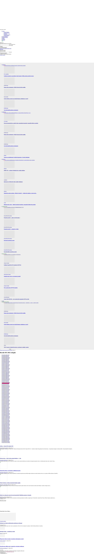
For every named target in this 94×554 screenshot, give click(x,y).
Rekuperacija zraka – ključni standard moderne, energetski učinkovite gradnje (20, 204)
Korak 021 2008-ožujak (5, 372)
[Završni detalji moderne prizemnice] (9, 107)
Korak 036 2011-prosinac (6, 385)
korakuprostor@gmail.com (10, 551)
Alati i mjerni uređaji (8, 160)
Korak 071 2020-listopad (6, 416)
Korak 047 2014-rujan (5, 395)
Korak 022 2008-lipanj (5, 373)
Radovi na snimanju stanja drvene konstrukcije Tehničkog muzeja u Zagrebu (15, 495)
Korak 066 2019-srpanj (5, 412)
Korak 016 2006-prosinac (6, 368)
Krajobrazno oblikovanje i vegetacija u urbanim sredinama (12, 546)
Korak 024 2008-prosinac (6, 375)
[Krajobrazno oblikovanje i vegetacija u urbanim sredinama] (2, 544)
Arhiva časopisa (6, 32)
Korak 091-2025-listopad (6, 434)
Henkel (5, 155)
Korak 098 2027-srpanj (5, 440)
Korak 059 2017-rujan (5, 406)
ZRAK (19, 254)
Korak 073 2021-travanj (5, 418)
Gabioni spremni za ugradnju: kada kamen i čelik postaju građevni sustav (19, 75)
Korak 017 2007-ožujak (5, 369)
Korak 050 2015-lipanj (5, 398)
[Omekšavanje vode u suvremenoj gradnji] (9, 273)
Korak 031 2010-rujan (5, 381)
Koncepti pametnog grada (9, 240)
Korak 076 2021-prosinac (6, 421)
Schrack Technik (6, 285)
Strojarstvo (3, 159)
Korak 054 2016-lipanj (5, 401)
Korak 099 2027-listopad (6, 441)
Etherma (5, 168)
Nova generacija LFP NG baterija (10, 287)
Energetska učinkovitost (8, 112)
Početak (1, 350)
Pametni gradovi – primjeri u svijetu (11, 229)
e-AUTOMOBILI (8, 207)
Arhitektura (3, 64)
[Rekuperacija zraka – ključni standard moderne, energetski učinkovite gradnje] (9, 201)
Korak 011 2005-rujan (5, 363)
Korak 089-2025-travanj (5, 432)
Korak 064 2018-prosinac (6, 410)
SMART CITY (21, 207)
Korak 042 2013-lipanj (5, 391)
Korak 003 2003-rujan (5, 356)
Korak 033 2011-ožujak (8, 350)
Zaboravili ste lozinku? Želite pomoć (5, 48)
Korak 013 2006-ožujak (5, 365)
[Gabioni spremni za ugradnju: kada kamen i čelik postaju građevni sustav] (9, 73)
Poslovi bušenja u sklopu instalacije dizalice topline (10, 482)
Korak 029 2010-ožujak (5, 379)
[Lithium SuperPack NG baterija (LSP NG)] (9, 262)
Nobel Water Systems (7, 274)
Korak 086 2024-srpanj (5, 430)
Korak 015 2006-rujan (5, 367)
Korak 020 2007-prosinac (6, 371)
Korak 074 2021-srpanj (5, 419)
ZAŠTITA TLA (10, 254)
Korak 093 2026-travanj (5, 436)
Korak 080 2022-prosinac (6, 424)
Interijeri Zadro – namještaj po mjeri (7, 531)
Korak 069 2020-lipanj (5, 415)
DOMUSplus (6, 85)
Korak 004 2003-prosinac (6, 357)
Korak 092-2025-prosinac (6, 435)
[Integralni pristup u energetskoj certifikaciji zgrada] (3, 468)
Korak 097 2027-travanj (5, 439)
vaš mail (10, 52)
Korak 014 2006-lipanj (5, 366)
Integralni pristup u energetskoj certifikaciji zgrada (10, 470)
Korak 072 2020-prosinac (6, 417)
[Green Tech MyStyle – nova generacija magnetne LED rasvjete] (9, 296)
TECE (5, 345)
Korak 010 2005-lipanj (5, 362)
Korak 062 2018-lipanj (5, 408)
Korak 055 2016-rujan (5, 402)
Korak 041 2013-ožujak (5, 390)
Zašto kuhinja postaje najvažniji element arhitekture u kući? (16, 98)
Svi (4, 65)
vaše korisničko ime (12, 44)
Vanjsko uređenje (23, 65)
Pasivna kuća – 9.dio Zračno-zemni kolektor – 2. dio (10, 458)
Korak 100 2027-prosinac (6, 442)
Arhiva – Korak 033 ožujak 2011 (6, 446)
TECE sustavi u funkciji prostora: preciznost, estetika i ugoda (16, 347)
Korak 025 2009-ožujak (5, 376)
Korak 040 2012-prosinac (6, 389)
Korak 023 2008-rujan (5, 374)
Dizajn (6, 65)
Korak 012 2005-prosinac (6, 364)
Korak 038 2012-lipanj (5, 387)
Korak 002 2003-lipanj (5, 355)
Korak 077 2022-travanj (5, 422)
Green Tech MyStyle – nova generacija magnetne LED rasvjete (16, 299)
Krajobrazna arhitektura (10, 65)
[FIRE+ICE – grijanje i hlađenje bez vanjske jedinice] (9, 167)
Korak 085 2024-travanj (5, 429)
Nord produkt (6, 96)
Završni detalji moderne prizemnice (11, 110)
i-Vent (5, 202)
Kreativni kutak (6, 35)
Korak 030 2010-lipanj (5, 380)
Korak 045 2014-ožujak (5, 393)
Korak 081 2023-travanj (5, 425)
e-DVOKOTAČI (13, 207)
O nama (3, 31)
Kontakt (3, 38)
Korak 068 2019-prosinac (8, 215)
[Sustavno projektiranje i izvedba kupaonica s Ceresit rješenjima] (9, 154)
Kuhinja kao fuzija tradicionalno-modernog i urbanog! (11, 523)
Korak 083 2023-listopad (6, 427)
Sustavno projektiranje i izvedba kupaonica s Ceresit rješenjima (16, 157)
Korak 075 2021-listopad (6, 420)
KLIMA (6, 254)
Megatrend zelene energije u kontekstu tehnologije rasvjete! (12, 538)
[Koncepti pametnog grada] (9, 237)
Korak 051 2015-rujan (5, 399)
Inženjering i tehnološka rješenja (16, 160)
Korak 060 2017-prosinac (6, 407)
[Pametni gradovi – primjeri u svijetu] (9, 226)
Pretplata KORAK (5, 37)
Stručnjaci (3, 39)
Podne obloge (24, 112)
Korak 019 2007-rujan (5, 370)
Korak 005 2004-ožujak (5, 358)
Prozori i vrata (28, 112)
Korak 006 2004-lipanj (5, 359)
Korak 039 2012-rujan (5, 388)
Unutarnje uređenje (17, 65)
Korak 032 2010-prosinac (6, 382)
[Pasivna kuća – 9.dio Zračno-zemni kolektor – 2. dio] (3, 456)
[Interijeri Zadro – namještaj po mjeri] (2, 529)
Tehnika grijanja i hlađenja (31, 160)
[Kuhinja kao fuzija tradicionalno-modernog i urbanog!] (8, 520)
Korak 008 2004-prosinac (6, 361)
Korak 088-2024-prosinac (6, 431)
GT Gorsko (5, 121)
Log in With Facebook (3, 47)
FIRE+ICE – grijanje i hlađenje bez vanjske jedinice (14, 170)
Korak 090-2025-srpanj (5, 433)
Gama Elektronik (6, 297)
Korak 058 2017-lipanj (5, 405)
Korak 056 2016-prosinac (6, 403)
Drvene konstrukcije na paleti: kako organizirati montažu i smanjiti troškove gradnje (21, 123)
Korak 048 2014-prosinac (6, 396)
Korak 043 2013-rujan (5, 392)
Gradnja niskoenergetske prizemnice (10, 302)
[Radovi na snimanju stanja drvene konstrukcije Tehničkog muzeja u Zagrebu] (3, 493)
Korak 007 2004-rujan (5, 360)
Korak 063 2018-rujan (5, 409)
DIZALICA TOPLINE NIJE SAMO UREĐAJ (13, 181)
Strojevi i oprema (24, 160)
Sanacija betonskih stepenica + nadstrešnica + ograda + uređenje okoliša (27, 302)
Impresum (5, 33)
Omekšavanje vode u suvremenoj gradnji (12, 276)
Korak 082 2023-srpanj (5, 426)
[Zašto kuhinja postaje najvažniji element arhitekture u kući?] (9, 321)
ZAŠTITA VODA (15, 254)
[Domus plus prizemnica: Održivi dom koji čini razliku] (9, 84)
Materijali (13, 112)
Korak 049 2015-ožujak (5, 397)
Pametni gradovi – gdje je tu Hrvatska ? (12, 217)
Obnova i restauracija (18, 112)
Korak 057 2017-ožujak (5, 404)
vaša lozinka (11, 45)
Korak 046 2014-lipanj (5, 394)
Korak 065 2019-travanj (5, 411)
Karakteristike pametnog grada (10, 251)
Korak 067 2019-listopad (6, 413)
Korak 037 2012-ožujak (5, 386)
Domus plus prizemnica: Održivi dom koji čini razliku (15, 87)
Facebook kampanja (7, 34)
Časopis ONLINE (5, 36)
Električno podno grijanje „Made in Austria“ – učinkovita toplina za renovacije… (20, 193)
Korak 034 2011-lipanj (5, 384)
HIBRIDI (17, 207)
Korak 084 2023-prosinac (6, 428)
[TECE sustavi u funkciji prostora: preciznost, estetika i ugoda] (9, 344)
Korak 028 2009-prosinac (6, 378)
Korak (4, 350)
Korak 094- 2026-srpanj (5, 437)
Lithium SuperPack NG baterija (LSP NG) (12, 265)
